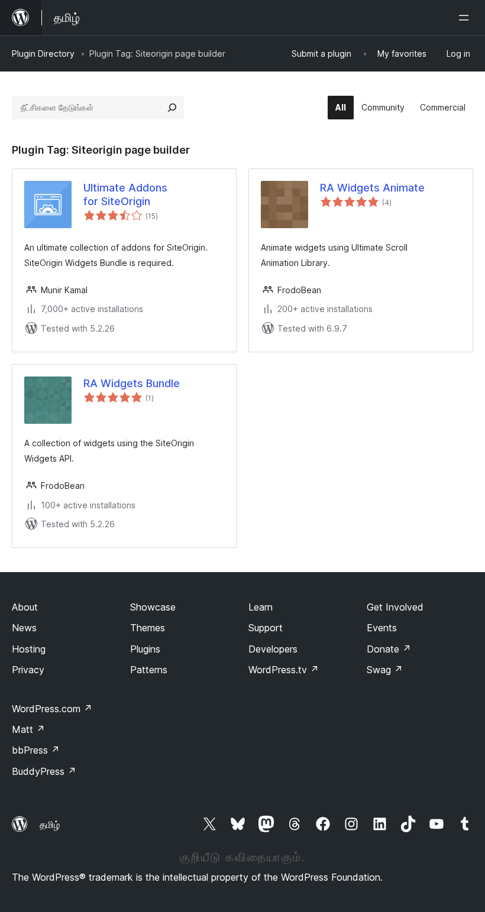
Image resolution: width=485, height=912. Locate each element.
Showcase (153, 607)
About (25, 607)
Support (265, 628)
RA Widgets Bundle (131, 383)
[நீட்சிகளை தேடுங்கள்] (172, 107)
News (24, 628)
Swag (385, 670)
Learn (260, 607)
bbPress (36, 750)
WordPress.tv (283, 670)
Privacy (28, 670)
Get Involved (395, 607)
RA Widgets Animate (372, 187)
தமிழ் (50, 824)
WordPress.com (52, 709)
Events (382, 628)
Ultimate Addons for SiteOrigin (125, 194)
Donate (389, 649)
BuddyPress (44, 771)
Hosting (29, 649)
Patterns (148, 670)
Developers (273, 649)
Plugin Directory (43, 53)
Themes (147, 628)
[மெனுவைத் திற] (466, 17)
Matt (28, 729)
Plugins (145, 649)
